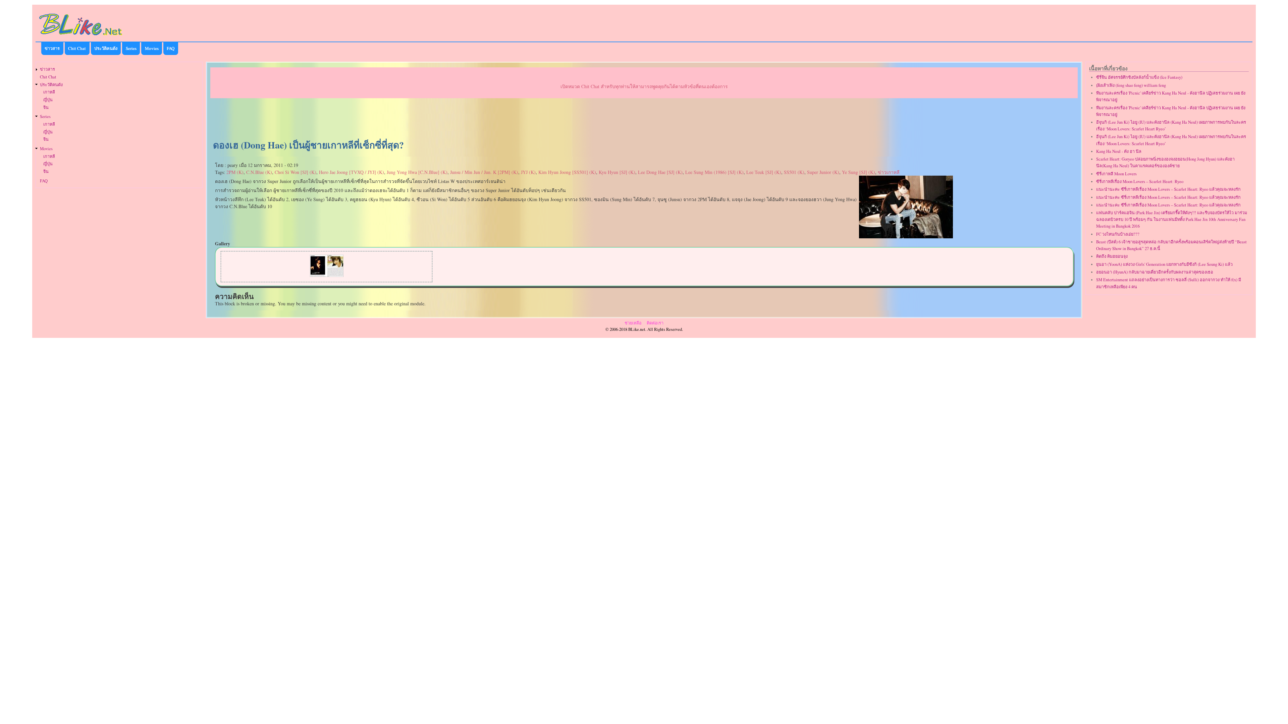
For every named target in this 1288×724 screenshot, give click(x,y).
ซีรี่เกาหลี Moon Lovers (1116, 174)
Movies (152, 48)
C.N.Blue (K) (259, 172)
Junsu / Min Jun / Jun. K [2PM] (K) (484, 172)
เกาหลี (49, 92)
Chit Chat (77, 48)
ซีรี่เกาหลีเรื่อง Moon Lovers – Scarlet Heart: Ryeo (1139, 181)
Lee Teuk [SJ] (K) (763, 172)
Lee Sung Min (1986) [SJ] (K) (714, 172)
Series (131, 48)
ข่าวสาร (52, 48)
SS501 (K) (794, 172)
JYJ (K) (528, 172)
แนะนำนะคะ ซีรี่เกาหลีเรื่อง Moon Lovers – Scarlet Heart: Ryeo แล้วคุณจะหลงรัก (1168, 189)
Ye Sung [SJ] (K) (858, 172)
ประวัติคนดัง (105, 48)
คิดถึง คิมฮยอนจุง (1112, 256)
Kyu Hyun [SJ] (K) (617, 172)
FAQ (170, 48)
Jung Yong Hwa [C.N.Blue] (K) (417, 172)
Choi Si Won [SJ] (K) (295, 172)
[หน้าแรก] (81, 36)
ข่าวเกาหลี (889, 172)
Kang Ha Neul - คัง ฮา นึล (1118, 151)
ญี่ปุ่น (48, 100)
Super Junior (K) (823, 172)
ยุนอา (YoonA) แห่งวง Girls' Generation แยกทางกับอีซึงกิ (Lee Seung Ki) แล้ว (1164, 264)
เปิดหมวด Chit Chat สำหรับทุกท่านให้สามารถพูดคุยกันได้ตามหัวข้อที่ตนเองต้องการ (644, 86)
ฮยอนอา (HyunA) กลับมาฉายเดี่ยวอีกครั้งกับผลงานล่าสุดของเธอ (1154, 272)
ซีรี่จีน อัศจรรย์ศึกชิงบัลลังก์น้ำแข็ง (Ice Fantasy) (1139, 77)
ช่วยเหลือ (633, 323)
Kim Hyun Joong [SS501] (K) (567, 172)
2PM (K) (235, 172)
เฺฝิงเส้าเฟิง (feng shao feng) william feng (1131, 85)
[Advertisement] (644, 119)
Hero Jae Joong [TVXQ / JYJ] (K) (351, 172)
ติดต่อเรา (655, 323)
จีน (46, 107)
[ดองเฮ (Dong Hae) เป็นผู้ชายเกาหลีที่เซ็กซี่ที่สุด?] (906, 236)
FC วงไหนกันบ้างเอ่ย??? (1117, 234)
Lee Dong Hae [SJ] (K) (660, 172)
